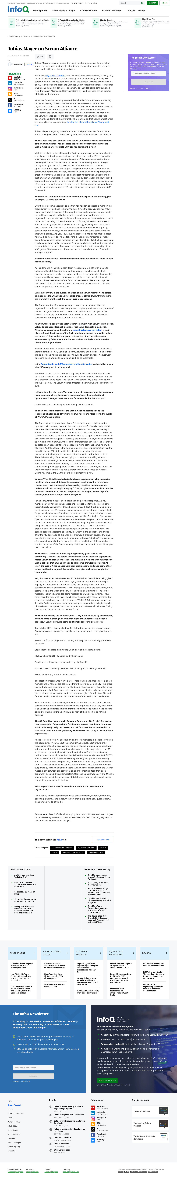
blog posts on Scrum (55, 75)
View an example (36, 1027)
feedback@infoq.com (15, 1172)
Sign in (164, 3)
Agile (59, 839)
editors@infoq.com (51, 1172)
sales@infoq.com (32, 1172)
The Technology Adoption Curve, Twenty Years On (25, 900)
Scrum (103, 848)
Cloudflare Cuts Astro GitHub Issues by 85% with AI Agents (99, 900)
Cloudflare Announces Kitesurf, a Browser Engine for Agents (99, 877)
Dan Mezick (17, 64)
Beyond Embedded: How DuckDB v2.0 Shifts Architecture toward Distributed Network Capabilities (120, 978)
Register (152, 3)
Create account (14, 1105)
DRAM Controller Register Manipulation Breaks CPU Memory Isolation (22, 966)
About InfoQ (13, 1130)
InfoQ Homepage (14, 36)
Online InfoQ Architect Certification (69, 1115)
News (25, 36)
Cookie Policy (153, 1172)
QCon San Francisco (62, 1138)
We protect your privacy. (140, 88)
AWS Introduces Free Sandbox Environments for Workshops (25, 885)
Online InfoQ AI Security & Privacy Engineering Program (68, 1108)
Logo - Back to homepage (18, 9)
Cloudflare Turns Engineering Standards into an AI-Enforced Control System (97, 909)
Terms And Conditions (138, 1172)
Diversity (11, 1151)
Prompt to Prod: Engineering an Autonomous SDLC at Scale (119, 992)
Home (10, 1101)
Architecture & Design (63, 10)
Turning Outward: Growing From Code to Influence (88, 992)
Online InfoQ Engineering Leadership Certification (69, 1122)
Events (141, 10)
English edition (77, 3)
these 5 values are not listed (87, 330)
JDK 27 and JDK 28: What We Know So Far (98, 884)
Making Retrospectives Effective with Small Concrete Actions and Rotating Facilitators (24, 910)
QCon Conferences (15, 1114)
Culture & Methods (111, 10)
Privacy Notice (123, 1172)
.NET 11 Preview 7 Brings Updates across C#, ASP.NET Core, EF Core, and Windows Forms (99, 892)
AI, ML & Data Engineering (116, 953)
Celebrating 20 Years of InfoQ (24, 893)
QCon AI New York (61, 1144)
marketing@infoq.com (71, 1172)
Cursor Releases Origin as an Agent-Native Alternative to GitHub (121, 966)
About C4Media (14, 1134)
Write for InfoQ (14, 1122)
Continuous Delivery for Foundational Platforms (153, 965)
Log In (10, 1109)
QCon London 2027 (62, 1150)
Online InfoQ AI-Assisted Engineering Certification (69, 1130)
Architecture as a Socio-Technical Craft (24, 876)
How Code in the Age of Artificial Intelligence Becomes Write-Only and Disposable (87, 981)
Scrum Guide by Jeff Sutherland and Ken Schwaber (67, 364)
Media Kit (11, 1138)
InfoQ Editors (13, 1126)
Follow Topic (103, 840)
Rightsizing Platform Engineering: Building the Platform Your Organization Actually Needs (87, 968)
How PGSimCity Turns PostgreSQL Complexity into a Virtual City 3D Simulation (21, 977)
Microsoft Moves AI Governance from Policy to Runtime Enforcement (54, 966)
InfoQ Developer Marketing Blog (14, 1144)
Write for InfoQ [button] (92, 3)
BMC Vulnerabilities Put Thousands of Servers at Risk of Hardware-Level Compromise (153, 975)
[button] (148, 82)
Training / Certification (73, 852)
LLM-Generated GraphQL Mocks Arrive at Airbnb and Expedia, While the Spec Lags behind (21, 990)
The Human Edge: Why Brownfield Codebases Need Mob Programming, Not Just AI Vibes (98, 919)
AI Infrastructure (88, 10)
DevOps (131, 10)
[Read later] (50, 56)
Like (41, 57)
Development (40, 10)
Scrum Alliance (96, 852)
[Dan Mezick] (10, 64)
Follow (29, 64)
